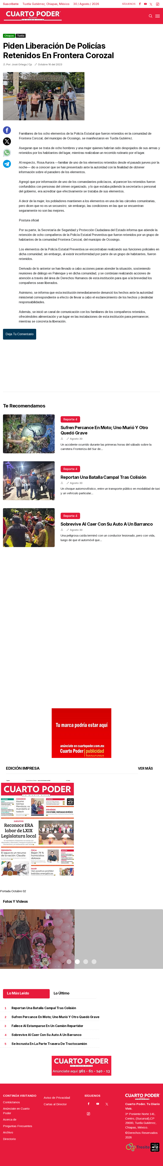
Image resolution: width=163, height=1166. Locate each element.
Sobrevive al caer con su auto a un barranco (107, 524)
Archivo (8, 1132)
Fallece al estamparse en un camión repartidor (47, 1026)
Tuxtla (20, 35)
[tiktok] (157, 4)
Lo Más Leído (18, 993)
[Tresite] (138, 1147)
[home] (33, 16)
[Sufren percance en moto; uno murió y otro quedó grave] (29, 433)
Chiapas (9, 35)
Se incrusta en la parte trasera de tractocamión (49, 1044)
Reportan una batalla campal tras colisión (103, 477)
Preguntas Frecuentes (17, 1126)
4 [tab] (94, 886)
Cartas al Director (55, 1104)
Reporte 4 (70, 419)
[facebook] (140, 4)
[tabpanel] (81, 837)
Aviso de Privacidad (57, 1097)
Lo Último (61, 993)
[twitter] (151, 4)
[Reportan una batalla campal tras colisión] (29, 480)
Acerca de (9, 1119)
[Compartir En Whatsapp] (7, 155)
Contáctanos (11, 1102)
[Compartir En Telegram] (7, 167)
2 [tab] (77, 886)
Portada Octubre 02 (13, 891)
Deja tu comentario (20, 334)
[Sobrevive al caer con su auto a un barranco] (29, 527)
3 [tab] (85, 886)
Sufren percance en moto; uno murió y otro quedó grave (55, 1017)
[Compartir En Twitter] (7, 144)
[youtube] (145, 4)
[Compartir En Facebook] (7, 133)
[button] (81, 828)
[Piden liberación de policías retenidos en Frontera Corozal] (81, 96)
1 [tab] (69, 886)
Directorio (9, 1139)
